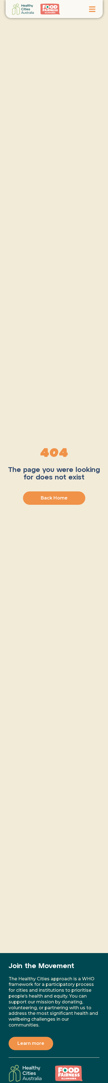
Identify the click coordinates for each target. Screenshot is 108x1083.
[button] (92, 9)
